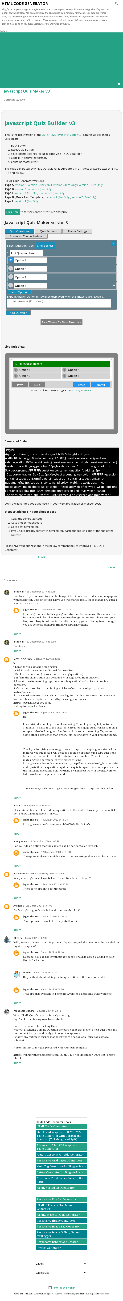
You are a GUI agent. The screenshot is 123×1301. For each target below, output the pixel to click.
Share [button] (41, 556)
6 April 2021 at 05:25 (45, 972)
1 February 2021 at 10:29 (54, 884)
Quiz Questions (19, 231)
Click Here (12, 212)
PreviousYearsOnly (23, 873)
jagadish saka (31, 609)
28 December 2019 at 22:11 (41, 591)
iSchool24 (18, 591)
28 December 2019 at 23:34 (56, 609)
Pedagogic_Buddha (24, 1010)
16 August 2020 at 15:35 (54, 819)
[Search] (117, 3)
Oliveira (17, 937)
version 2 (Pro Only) (40, 189)
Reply (17, 634)
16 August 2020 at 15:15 (37, 805)
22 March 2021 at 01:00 (39, 905)
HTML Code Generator (25, 3)
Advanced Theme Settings (26, 236)
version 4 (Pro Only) (65, 185)
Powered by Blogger (63, 1287)
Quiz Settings (48, 231)
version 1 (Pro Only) (27, 193)
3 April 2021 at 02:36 (36, 937)
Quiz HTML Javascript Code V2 (61, 134)
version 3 (46, 185)
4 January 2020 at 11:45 (54, 712)
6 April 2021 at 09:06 (52, 989)
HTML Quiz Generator (83, 390)
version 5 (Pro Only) (91, 185)
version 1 (21, 185)
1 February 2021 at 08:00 (50, 873)
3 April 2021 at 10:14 (52, 952)
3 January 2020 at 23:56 (47, 658)
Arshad (17, 805)
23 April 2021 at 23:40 (49, 1010)
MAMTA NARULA (22, 658)
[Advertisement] (61, 56)
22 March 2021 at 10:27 (54, 916)
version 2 (33, 185)
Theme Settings (77, 231)
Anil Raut (18, 905)
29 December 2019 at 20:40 (41, 641)
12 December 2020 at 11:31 (56, 851)
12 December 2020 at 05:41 (44, 841)
